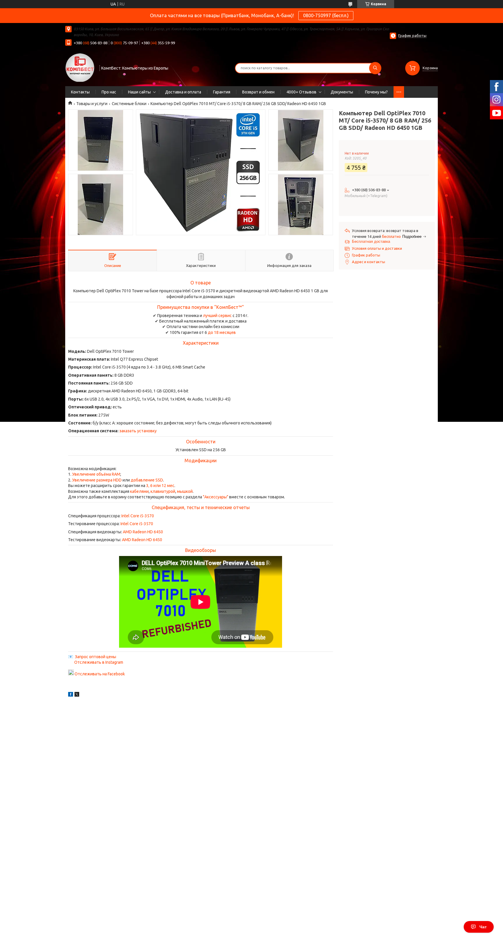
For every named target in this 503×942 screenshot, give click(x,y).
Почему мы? (376, 92)
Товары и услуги (91, 103)
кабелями (139, 491)
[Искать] (375, 68)
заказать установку (138, 430)
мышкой (185, 491)
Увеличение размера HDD (97, 480)
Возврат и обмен (258, 92)
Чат (483, 927)
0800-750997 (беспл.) (326, 15)
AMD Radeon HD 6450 (143, 532)
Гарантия (221, 92)
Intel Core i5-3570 (137, 516)
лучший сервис (217, 315)
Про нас (109, 92)
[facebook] (70, 695)
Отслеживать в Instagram (98, 662)
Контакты (80, 92)
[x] (77, 695)
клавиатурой (162, 491)
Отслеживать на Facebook (100, 674)
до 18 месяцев (222, 332)
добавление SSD (147, 480)
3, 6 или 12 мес (160, 485)
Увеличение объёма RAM (96, 474)
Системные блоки (129, 103)
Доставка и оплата (183, 92)
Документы (342, 92)
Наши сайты (139, 92)
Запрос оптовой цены (95, 656)
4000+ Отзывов (301, 92)
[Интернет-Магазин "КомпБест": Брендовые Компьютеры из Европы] (79, 67)
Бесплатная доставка (371, 241)
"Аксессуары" (215, 497)
